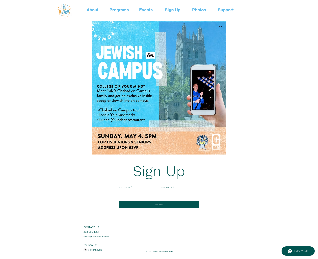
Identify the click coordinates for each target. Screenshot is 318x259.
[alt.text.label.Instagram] (85, 250)
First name (125, 187)
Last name (167, 187)
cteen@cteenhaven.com (96, 236)
